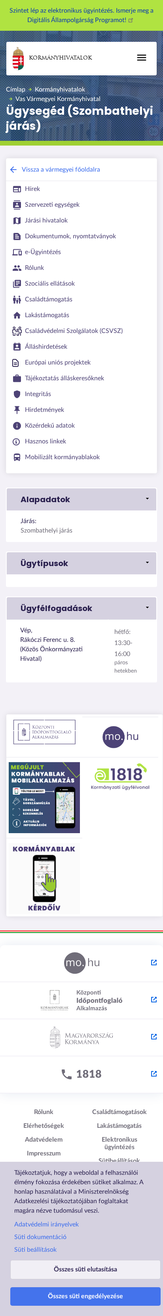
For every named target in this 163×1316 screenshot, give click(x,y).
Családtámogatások (119, 1112)
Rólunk (43, 1112)
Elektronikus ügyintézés (119, 1143)
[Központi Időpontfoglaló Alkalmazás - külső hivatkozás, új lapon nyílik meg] (81, 1000)
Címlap (15, 89)
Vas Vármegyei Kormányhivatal (57, 99)
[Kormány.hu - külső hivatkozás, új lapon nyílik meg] (81, 1037)
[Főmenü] (142, 57)
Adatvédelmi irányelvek (46, 1224)
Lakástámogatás (119, 1126)
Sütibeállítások (119, 1161)
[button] (81, 499)
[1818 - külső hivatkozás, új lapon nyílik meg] (81, 1075)
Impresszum (44, 1153)
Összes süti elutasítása (85, 1269)
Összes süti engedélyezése (85, 1296)
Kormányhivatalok (60, 58)
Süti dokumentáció (40, 1237)
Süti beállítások (35, 1250)
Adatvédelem (44, 1140)
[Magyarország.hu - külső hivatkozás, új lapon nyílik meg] (81, 963)
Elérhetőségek (43, 1126)
